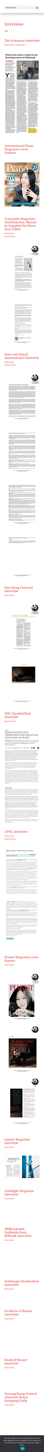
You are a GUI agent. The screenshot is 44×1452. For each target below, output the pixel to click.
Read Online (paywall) (14, 45)
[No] (41, 1443)
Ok (23, 1448)
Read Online (10, 236)
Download (9, 233)
